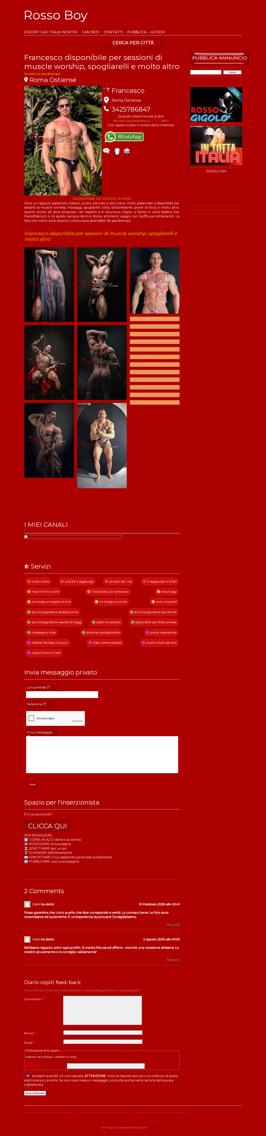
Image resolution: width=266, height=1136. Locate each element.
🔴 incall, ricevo (38, 581)
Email (29, 1042)
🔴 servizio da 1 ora (118, 581)
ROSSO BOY (158, 1127)
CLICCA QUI (47, 826)
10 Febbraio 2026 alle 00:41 (159, 904)
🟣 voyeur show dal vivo (159, 642)
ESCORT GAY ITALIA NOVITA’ (50, 32)
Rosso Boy (56, 15)
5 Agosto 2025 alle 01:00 (161, 939)
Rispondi (173, 924)
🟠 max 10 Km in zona (43, 591)
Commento (33, 999)
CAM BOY (91, 32)
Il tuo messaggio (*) (40, 733)
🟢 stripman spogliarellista (101, 632)
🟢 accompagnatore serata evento (53, 612)
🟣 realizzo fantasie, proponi (47, 642)
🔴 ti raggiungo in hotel (160, 581)
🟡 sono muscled (164, 602)
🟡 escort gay (167, 591)
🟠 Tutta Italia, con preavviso (108, 591)
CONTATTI (113, 32)
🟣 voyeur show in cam (44, 653)
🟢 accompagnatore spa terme (153, 612)
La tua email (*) (38, 687)
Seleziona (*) (36, 704)
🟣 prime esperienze (161, 632)
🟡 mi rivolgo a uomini (111, 602)
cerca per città (133, 42)
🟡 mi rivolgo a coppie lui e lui (49, 602)
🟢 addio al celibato (106, 622)
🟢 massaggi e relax (41, 632)
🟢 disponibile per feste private (154, 622)
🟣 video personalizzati (105, 642)
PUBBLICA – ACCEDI (146, 32)
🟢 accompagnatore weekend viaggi (54, 622)
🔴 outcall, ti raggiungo (77, 581)
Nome (29, 1033)
